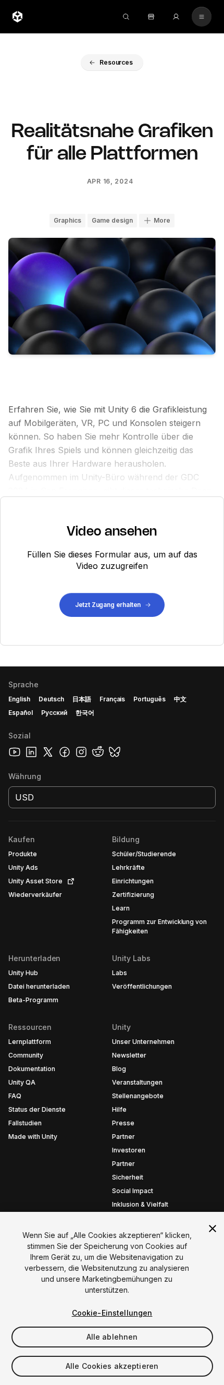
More (162, 220)
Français (112, 699)
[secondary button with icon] (201, 17)
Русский (54, 712)
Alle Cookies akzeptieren (112, 1366)
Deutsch (51, 699)
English (19, 699)
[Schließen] (212, 1228)
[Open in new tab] (69, 881)
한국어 (85, 712)
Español (20, 712)
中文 (180, 699)
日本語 (81, 699)
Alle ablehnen (112, 1336)
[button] (112, 62)
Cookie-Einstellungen (112, 1312)
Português (149, 699)
